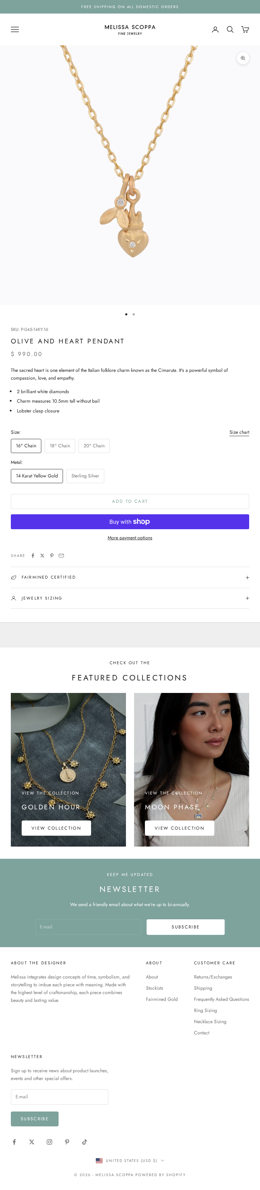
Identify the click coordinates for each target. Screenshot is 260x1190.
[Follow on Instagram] (49, 1142)
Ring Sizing (205, 1010)
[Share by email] (61, 555)
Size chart (239, 432)
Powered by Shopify (160, 1174)
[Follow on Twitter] (31, 1142)
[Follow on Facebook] (14, 1142)
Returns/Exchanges (213, 976)
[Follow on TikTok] (84, 1142)
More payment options (130, 537)
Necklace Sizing (210, 1021)
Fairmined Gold (162, 999)
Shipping (203, 988)
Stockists (154, 988)
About (152, 976)
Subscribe (186, 927)
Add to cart (130, 501)
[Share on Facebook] (33, 555)
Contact (201, 1032)
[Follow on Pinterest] (67, 1142)
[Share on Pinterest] (52, 555)
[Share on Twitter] (42, 555)
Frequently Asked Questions (221, 999)
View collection (56, 828)
